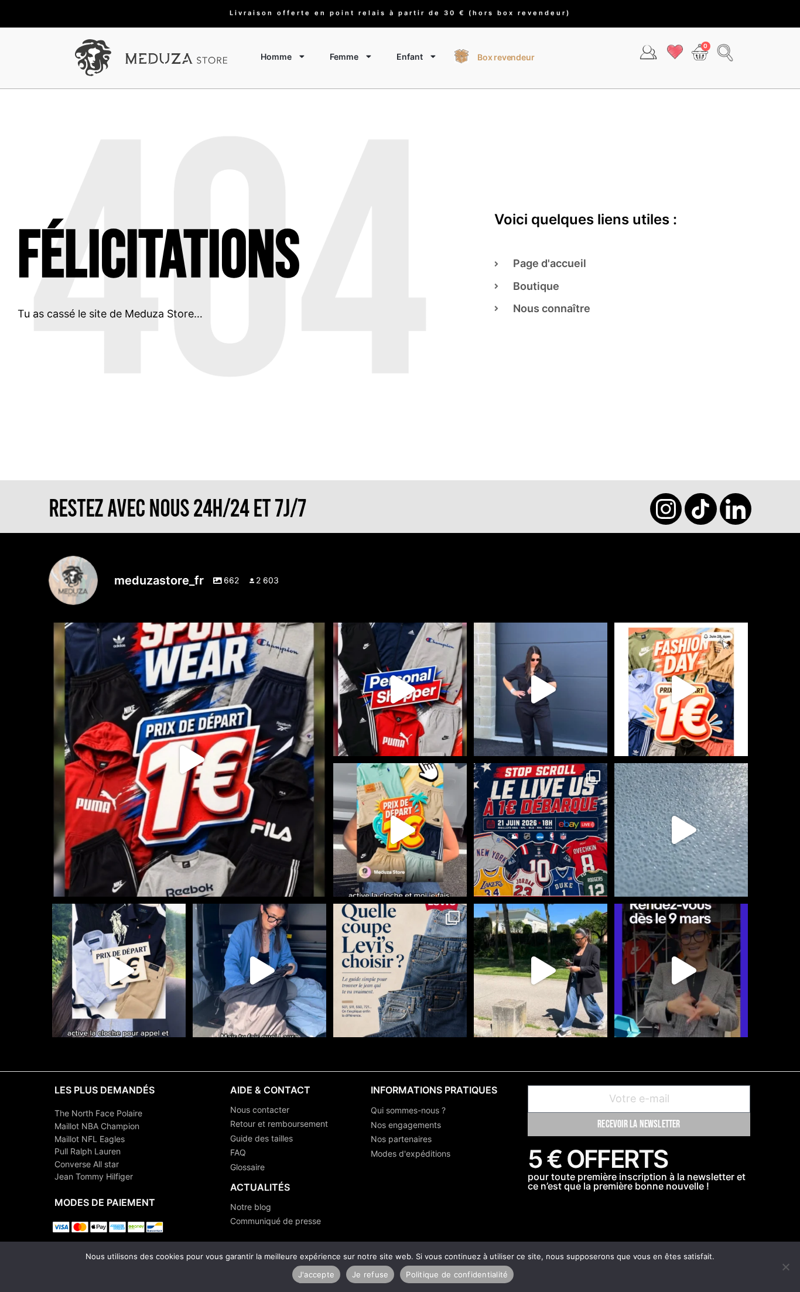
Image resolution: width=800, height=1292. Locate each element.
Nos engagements (406, 1125)
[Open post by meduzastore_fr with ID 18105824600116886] (400, 689)
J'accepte (316, 1274)
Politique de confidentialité (457, 1274)
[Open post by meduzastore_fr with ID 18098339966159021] (400, 970)
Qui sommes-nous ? (408, 1110)
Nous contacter (259, 1110)
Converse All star (86, 1164)
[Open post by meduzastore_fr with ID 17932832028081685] (681, 970)
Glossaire (247, 1167)
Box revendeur (505, 57)
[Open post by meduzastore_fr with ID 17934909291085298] (681, 689)
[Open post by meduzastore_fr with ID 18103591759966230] (259, 970)
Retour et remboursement (279, 1124)
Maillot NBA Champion (96, 1126)
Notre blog (250, 1207)
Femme (344, 56)
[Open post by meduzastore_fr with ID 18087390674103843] (681, 830)
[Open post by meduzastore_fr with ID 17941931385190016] (540, 970)
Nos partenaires (401, 1139)
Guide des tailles (261, 1138)
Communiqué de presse (275, 1221)
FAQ (238, 1152)
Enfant (409, 56)
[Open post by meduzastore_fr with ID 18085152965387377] (119, 970)
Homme (276, 56)
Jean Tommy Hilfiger (93, 1176)
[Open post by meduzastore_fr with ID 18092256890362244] (540, 830)
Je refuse (370, 1274)
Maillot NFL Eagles (89, 1139)
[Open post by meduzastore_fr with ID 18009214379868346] (400, 830)
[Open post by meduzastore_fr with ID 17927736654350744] (540, 689)
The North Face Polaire (98, 1113)
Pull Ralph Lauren (87, 1151)
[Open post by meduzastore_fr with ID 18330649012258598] (189, 760)
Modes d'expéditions (410, 1153)
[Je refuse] (785, 1267)
